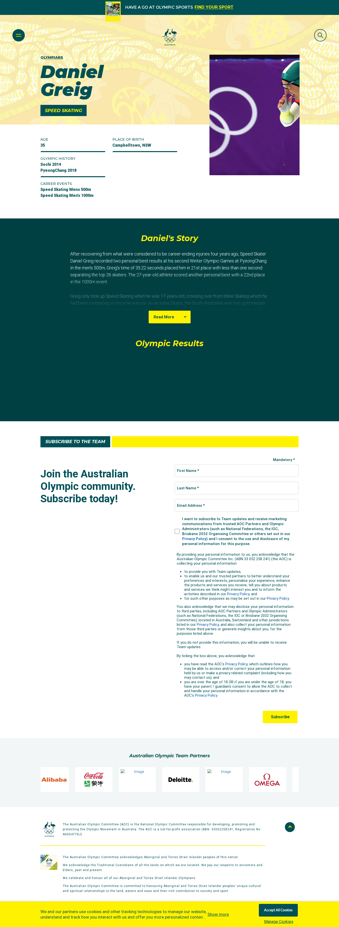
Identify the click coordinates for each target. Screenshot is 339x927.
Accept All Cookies (278, 910)
